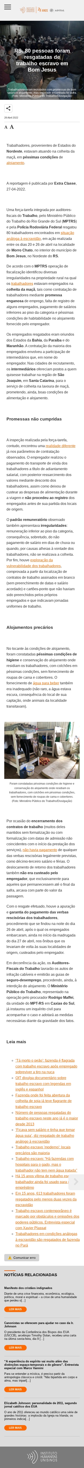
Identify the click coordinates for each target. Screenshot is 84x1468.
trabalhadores (22, 284)
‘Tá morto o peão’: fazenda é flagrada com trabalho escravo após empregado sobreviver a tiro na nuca (46, 1066)
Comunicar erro (22, 1257)
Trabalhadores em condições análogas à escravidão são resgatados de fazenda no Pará (47, 1239)
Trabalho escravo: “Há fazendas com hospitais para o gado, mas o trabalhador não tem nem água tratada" (46, 1164)
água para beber (46, 683)
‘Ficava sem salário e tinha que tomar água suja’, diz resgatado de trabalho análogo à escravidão (45, 1135)
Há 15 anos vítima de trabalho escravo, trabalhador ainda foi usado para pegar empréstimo (46, 1181)
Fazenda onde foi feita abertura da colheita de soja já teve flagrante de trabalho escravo (43, 1101)
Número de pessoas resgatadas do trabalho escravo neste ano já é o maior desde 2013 (46, 1118)
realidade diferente (60, 446)
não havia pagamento (40, 850)
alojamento (15, 163)
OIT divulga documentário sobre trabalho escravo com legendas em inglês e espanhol (43, 1083)
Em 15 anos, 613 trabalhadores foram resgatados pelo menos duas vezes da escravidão (46, 1199)
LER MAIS (15, 1309)
